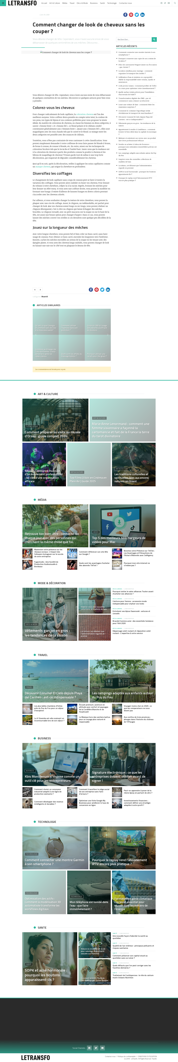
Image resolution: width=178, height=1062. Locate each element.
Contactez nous (125, 3)
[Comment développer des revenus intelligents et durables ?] (27, 803)
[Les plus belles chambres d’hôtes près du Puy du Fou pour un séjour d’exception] (27, 709)
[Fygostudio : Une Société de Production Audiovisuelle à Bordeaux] (27, 565)
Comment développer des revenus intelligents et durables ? (48, 802)
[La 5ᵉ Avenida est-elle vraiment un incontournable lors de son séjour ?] (27, 720)
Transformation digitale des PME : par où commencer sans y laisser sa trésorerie (135, 99)
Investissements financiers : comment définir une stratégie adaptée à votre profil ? (137, 803)
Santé (102, 3)
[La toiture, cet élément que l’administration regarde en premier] (94, 628)
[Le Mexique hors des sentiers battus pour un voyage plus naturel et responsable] (72, 720)
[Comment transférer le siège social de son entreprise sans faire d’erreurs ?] (72, 792)
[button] (36, 335)
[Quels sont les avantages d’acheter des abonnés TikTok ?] (72, 565)
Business (94, 3)
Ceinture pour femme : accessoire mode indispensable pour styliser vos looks (130, 602)
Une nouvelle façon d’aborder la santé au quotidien (130, 937)
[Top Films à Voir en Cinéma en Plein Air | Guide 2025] (89, 464)
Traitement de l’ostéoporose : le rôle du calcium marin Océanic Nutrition (133, 976)
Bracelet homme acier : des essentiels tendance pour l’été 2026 (133, 622)
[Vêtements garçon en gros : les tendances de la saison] (49, 614)
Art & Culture (54, 3)
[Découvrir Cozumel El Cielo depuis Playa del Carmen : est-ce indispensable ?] (55, 681)
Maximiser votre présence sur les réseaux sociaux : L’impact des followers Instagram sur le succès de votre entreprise (48, 553)
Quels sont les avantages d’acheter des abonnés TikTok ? (94, 564)
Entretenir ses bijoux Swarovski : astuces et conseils (131, 612)
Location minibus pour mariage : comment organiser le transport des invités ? (135, 72)
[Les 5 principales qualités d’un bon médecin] (98, 322)
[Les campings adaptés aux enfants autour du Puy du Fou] (123, 681)
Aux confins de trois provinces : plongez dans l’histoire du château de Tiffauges (139, 719)
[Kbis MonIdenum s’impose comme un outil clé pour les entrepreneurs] (55, 764)
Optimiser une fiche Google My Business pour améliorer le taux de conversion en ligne (94, 803)
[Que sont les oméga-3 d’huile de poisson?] (72, 348)
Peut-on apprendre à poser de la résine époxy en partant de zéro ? (138, 791)
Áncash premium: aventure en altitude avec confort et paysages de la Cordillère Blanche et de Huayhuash (93, 708)
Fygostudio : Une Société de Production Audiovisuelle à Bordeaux (46, 564)
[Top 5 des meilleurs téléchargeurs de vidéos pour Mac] (123, 525)
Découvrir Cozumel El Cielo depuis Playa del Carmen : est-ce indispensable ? (135, 118)
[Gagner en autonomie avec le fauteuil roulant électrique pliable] (98, 348)
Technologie (112, 3)
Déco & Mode (82, 3)
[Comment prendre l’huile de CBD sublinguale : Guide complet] (94, 972)
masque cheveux (43, 166)
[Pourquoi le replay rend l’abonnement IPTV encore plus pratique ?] (123, 847)
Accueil (44, 3)
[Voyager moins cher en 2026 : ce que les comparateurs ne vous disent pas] (117, 709)
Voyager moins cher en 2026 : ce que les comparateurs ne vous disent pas (138, 708)
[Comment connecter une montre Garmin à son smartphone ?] (55, 847)
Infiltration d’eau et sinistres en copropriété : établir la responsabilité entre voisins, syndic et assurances (137, 79)
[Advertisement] (72, 74)
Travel (72, 3)
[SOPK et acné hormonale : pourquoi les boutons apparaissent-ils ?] (49, 958)
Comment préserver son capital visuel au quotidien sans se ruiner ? (130, 956)
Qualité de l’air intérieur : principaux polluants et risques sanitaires (133, 946)
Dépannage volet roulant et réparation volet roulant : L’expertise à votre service (132, 632)
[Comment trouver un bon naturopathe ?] (72, 322)
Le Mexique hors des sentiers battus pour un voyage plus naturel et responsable (94, 719)
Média (64, 3)
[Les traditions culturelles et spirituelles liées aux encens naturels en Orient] (134, 464)
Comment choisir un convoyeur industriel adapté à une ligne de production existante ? (47, 791)
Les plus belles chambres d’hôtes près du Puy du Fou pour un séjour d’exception (48, 708)
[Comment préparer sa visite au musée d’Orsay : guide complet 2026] (55, 420)
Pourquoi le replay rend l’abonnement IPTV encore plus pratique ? (135, 179)
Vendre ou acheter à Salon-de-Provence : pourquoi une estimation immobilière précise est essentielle (138, 146)
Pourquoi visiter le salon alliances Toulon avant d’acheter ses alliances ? (133, 592)
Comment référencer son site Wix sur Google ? (93, 553)
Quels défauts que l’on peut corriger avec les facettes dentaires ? (132, 966)
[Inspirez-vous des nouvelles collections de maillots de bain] (94, 601)
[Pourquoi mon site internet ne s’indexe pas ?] (117, 565)
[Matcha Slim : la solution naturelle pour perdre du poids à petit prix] (46, 322)
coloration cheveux (84, 114)
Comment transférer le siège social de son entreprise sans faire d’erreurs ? (94, 791)
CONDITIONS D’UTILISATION (147, 1056)
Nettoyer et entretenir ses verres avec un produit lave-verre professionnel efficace (137, 139)
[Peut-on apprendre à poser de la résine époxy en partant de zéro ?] (117, 792)
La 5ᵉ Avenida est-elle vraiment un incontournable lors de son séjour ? (49, 719)
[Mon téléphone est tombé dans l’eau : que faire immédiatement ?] (89, 892)
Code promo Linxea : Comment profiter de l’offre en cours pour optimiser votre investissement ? (137, 87)
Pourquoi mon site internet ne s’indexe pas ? (137, 564)
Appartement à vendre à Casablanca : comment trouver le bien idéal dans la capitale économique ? (137, 131)
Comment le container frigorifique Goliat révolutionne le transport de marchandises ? (136, 112)
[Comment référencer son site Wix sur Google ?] (72, 554)
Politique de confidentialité (126, 1056)
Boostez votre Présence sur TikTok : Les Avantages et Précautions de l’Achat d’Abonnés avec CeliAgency (139, 553)
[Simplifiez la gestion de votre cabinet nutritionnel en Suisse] (46, 348)
